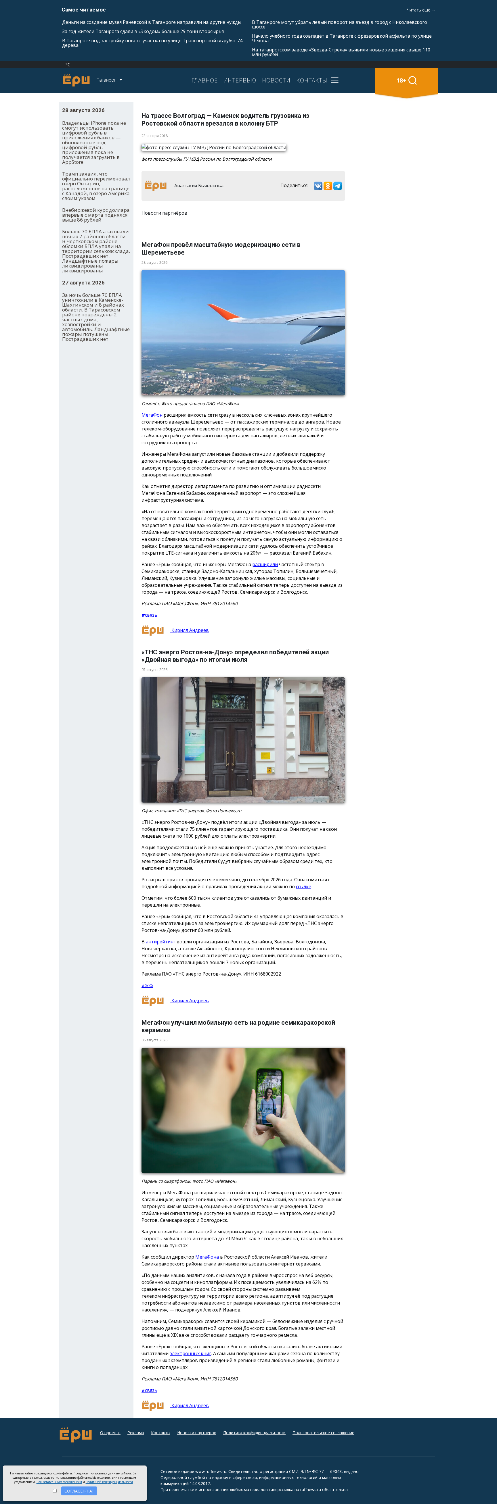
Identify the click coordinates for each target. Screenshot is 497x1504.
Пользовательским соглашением (59, 1482)
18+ (401, 80)
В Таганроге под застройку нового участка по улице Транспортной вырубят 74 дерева (152, 42)
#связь (149, 615)
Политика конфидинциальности (254, 1432)
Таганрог (107, 80)
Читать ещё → (421, 10)
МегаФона (207, 1257)
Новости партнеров (196, 1432)
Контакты (160, 1432)
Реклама (135, 1432)
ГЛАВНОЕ (205, 80)
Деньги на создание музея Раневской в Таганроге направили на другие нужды (151, 22)
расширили (265, 564)
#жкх (147, 985)
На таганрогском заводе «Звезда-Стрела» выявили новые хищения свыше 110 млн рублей (341, 52)
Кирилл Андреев (189, 630)
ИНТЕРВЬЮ (239, 80)
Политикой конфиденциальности (109, 1482)
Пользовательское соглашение (323, 1432)
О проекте (110, 1432)
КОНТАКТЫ (311, 80)
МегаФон (152, 415)
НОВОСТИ (276, 80)
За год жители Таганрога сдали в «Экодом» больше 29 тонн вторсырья (143, 31)
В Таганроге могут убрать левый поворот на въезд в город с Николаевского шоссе (339, 24)
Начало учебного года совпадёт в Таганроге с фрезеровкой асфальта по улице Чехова (342, 38)
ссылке (303, 886)
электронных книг (190, 1353)
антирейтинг (160, 941)
